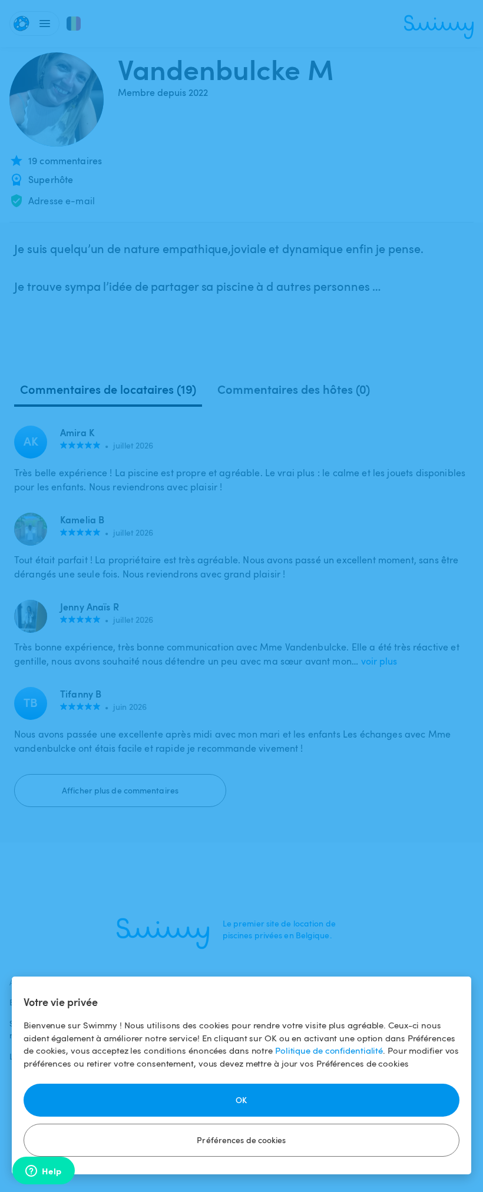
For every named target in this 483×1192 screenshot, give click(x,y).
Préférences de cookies (241, 1139)
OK (241, 1099)
